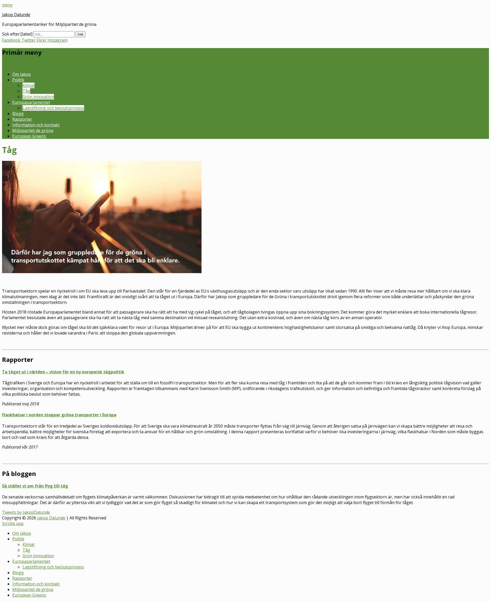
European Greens (29, 136)
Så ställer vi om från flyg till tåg (35, 486)
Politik (18, 80)
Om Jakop (21, 74)
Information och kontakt (36, 125)
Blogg (18, 113)
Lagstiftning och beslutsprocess (53, 108)
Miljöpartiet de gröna (32, 130)
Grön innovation (38, 96)
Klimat (29, 85)
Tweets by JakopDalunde (26, 512)
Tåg (26, 91)
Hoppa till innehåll (19, 64)
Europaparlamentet (31, 102)
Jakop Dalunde (16, 14)
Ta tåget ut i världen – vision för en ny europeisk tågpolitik (63, 372)
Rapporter (22, 119)
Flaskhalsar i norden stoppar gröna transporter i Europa (59, 415)
